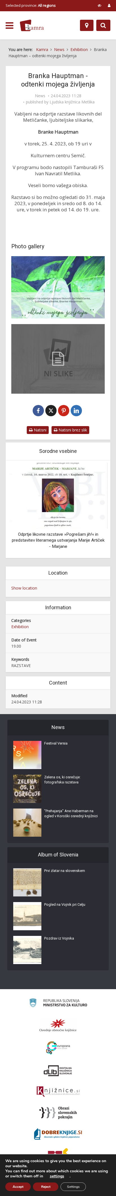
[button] (93, 510)
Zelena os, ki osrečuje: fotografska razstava (62, 779)
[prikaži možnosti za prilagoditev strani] (99, 5)
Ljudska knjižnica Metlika (72, 102)
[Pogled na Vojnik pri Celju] (27, 916)
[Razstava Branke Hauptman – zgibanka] (58, 359)
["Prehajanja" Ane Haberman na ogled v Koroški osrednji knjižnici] (27, 823)
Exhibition (20, 626)
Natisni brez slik (72, 430)
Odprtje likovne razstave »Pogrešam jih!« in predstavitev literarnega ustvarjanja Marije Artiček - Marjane (58, 540)
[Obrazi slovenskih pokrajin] (58, 1113)
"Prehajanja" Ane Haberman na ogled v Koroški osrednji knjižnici (71, 813)
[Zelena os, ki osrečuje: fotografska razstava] (27, 789)
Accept (18, 1186)
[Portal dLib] (58, 1071)
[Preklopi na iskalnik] (103, 25)
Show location (24, 588)
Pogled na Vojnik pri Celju (64, 904)
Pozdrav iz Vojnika (59, 938)
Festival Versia (56, 743)
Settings (73, 1186)
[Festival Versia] (27, 755)
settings (57, 1176)
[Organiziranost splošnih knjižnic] (58, 1025)
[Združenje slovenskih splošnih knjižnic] (58, 1091)
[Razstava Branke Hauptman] (58, 287)
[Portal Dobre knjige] (58, 1134)
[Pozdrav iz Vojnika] (27, 950)
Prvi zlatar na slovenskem (64, 871)
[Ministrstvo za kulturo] (58, 1004)
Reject (45, 1186)
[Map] (86, 25)
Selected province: (31, 5)
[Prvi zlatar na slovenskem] (27, 882)
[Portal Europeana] (58, 1048)
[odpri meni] (9, 25)
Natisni (39, 430)
